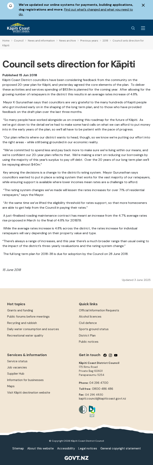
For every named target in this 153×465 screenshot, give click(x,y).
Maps (11, 386)
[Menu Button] (143, 28)
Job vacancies (17, 367)
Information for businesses (25, 380)
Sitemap (18, 448)
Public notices (88, 342)
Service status (17, 361)
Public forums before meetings (28, 317)
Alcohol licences (90, 317)
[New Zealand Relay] (91, 411)
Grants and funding (20, 310)
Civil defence (88, 323)
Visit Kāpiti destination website (28, 393)
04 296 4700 (98, 383)
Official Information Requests (99, 310)
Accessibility (66, 448)
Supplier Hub (15, 374)
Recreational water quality (25, 336)
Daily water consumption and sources (33, 329)
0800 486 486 (102, 389)
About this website (40, 448)
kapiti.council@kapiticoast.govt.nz (102, 399)
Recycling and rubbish (22, 323)
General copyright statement (120, 448)
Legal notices (87, 448)
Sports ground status (94, 329)
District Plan (87, 336)
